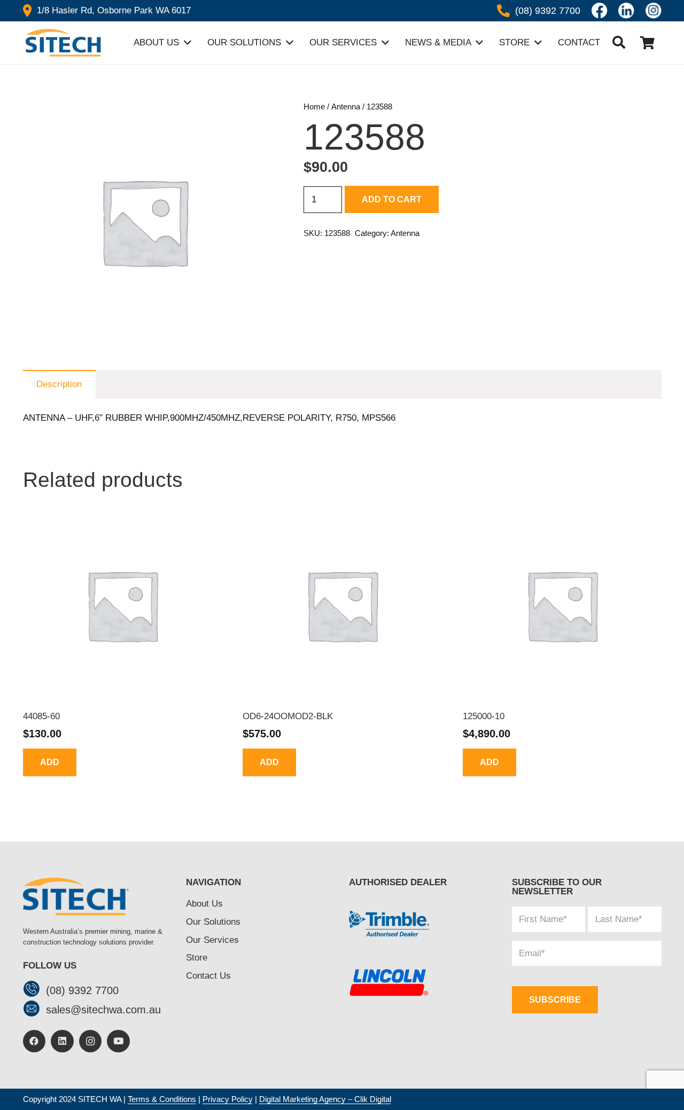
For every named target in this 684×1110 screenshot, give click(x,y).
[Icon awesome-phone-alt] (503, 10)
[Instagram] (90, 1041)
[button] (619, 43)
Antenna (345, 106)
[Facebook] (34, 1041)
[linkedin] (626, 11)
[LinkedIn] (62, 1041)
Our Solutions (213, 922)
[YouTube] (118, 1041)
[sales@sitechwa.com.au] (34, 1010)
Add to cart (392, 199)
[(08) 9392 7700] (34, 990)
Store (196, 957)
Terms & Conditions (162, 1099)
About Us (204, 904)
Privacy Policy (228, 1099)
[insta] (654, 11)
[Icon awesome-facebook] (600, 11)
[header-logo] (62, 43)
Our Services (212, 940)
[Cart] (647, 42)
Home (314, 106)
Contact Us (208, 976)
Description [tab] (59, 384)
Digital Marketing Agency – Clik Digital (325, 1099)
